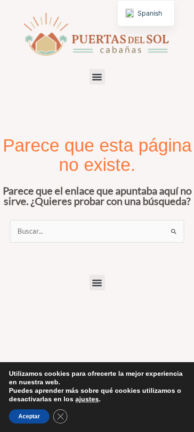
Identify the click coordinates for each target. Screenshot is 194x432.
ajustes (87, 399)
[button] (97, 77)
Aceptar (29, 416)
